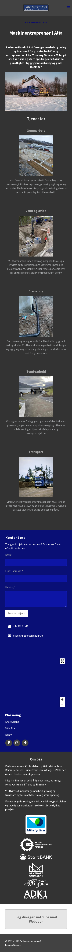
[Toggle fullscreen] (62, 661)
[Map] (36, 683)
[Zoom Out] (62, 704)
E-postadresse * (14, 571)
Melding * (10, 587)
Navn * (8, 555)
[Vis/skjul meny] (68, 8)
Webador (36, 921)
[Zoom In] (62, 699)
